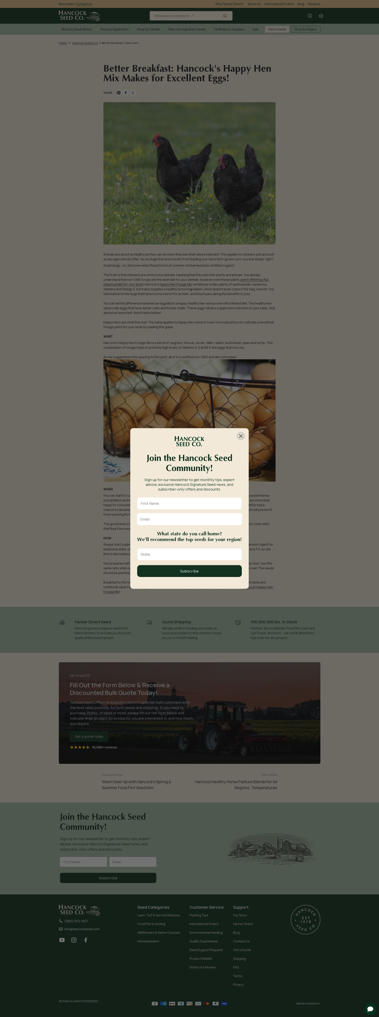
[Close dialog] (241, 436)
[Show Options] (238, 554)
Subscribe (189, 571)
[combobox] (188, 554)
